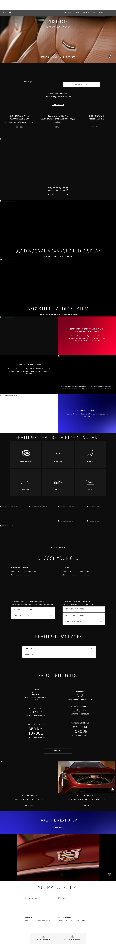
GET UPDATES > (58, 105)
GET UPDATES (58, 827)
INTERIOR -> (96, 127)
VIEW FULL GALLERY (58, 547)
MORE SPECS (58, 751)
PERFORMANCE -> (58, 127)
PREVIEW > (29, 806)
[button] (74, 56)
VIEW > (86, 806)
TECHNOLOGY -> (19, 127)
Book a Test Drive (81, 84)
